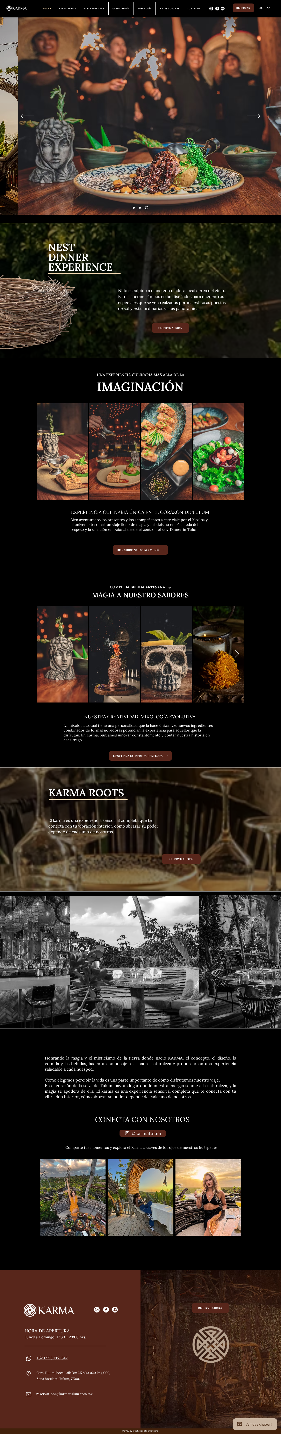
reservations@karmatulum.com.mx (64, 1394)
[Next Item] (237, 452)
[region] (223, 8)
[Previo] (27, 116)
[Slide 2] (141, 208)
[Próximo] (253, 116)
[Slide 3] (147, 208)
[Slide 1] (134, 207)
